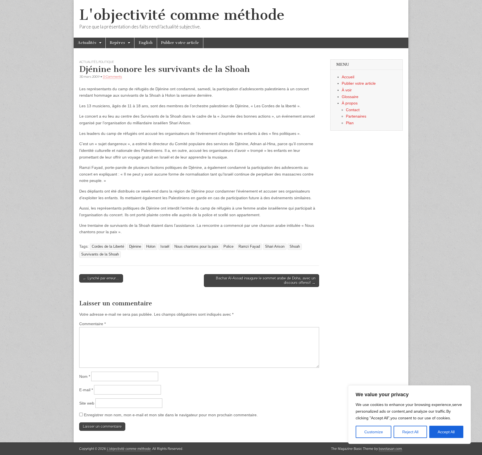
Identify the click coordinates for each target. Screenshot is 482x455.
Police (228, 247)
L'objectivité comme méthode (182, 14)
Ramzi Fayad (249, 247)
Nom (84, 376)
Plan (350, 123)
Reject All (410, 432)
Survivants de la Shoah (100, 254)
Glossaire (350, 96)
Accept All (446, 432)
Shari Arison (275, 247)
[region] (409, 414)
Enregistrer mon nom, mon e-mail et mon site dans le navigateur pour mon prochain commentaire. (171, 415)
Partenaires (356, 116)
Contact (353, 110)
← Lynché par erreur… (101, 278)
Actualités (87, 42)
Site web (86, 403)
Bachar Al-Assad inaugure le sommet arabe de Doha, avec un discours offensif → (265, 280)
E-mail (86, 390)
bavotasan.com (390, 449)
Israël (164, 247)
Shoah (295, 247)
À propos (350, 103)
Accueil (348, 77)
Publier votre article (180, 42)
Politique (106, 62)
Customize (373, 432)
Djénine (135, 247)
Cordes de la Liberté (108, 247)
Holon (150, 247)
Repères (117, 42)
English (146, 42)
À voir (347, 90)
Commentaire (92, 324)
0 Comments (112, 76)
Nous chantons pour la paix (196, 247)
